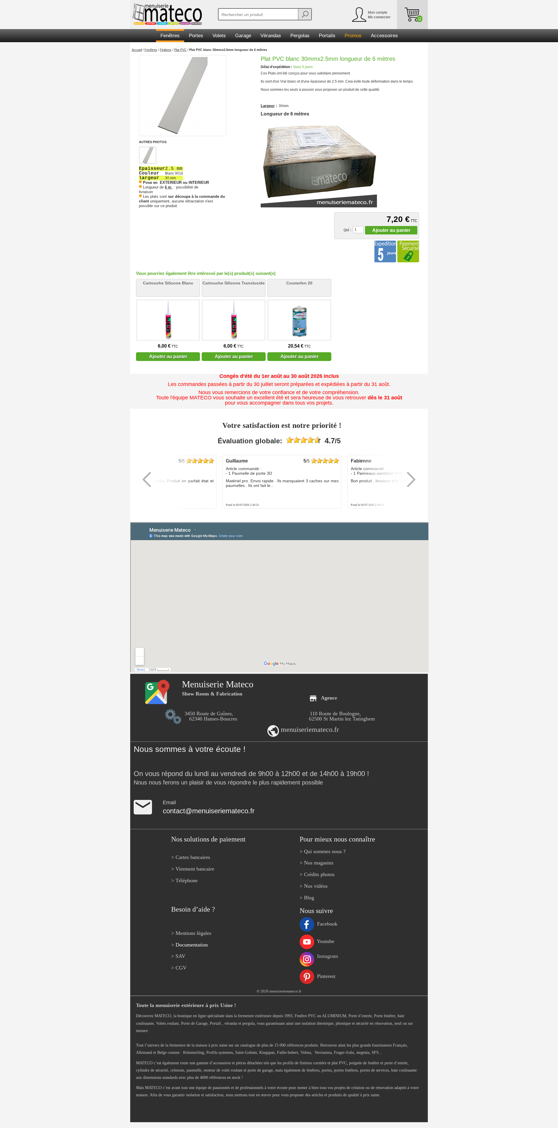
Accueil (137, 49)
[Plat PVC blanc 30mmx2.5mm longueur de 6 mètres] (182, 95)
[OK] (304, 14)
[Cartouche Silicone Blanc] (168, 320)
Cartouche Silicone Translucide (234, 283)
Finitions (165, 49)
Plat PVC (180, 49)
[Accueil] (166, 14)
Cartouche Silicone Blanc (168, 283)
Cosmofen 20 (299, 283)
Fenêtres (150, 49)
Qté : (347, 230)
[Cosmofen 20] (299, 320)
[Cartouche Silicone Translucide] (234, 320)
